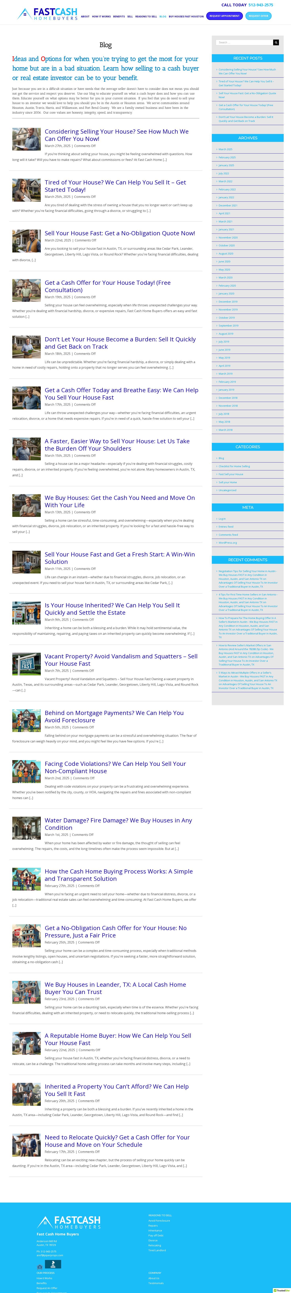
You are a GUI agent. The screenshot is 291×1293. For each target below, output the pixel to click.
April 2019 (224, 365)
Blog (221, 458)
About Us (153, 1278)
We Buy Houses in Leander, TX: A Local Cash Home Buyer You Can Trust (115, 988)
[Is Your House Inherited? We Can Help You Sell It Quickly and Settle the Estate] (26, 613)
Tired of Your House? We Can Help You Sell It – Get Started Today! (115, 186)
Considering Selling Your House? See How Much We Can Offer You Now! (117, 135)
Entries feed (226, 526)
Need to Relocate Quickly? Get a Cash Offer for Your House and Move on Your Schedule (117, 1141)
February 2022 (227, 189)
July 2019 (224, 341)
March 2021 (225, 221)
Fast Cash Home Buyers (58, 1234)
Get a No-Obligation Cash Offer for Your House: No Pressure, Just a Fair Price (116, 931)
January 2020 (226, 293)
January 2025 (226, 165)
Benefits (42, 1283)
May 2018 (224, 421)
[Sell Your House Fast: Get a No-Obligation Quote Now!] (26, 241)
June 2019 (224, 349)
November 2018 (228, 405)
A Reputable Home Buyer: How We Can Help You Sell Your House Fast (118, 1039)
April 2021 (224, 213)
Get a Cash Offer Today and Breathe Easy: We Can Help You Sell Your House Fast (122, 393)
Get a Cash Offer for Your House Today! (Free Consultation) (108, 286)
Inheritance (155, 1230)
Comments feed (228, 534)
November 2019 (228, 309)
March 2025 (225, 149)
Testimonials (156, 1283)
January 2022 (226, 197)
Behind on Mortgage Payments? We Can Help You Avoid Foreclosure (114, 716)
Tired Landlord (157, 1250)
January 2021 (226, 229)
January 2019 (226, 389)
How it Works (44, 1278)
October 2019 (227, 317)
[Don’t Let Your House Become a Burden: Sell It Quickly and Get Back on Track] (26, 347)
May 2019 (224, 357)
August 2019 (226, 333)
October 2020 (227, 245)
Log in (222, 518)
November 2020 (228, 237)
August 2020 (226, 253)
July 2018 (224, 414)
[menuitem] (86, 16)
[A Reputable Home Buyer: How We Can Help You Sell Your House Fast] (26, 1043)
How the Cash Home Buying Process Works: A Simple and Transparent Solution (119, 875)
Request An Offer (47, 1288)
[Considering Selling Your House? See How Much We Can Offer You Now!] (26, 139)
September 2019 (228, 325)
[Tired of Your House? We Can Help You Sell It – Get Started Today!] (26, 190)
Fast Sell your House (231, 474)
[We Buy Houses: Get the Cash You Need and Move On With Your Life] (26, 505)
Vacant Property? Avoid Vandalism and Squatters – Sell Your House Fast (121, 659)
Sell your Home (228, 482)
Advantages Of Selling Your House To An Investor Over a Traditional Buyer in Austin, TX (248, 584)
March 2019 (225, 373)
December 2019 (228, 301)
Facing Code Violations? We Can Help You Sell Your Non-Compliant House (115, 767)
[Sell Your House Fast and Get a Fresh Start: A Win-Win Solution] (26, 562)
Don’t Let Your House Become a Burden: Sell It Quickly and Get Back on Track (120, 342)
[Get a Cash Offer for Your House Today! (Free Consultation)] (26, 290)
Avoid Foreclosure (159, 1220)
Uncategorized (227, 490)
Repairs (153, 1225)
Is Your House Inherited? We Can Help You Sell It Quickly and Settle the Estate (112, 608)
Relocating (154, 1245)
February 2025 (227, 157)
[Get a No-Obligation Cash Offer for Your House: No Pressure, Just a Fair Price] (26, 935)
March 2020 (225, 277)
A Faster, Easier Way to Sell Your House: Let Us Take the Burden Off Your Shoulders (117, 444)
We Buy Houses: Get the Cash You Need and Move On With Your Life (120, 501)
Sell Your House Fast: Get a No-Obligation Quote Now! (120, 233)
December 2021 (228, 205)
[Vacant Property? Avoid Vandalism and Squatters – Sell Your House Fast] (26, 664)
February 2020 (227, 285)
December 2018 (228, 398)
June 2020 (224, 261)
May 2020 (224, 269)
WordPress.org (228, 542)
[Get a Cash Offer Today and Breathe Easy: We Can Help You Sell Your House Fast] (26, 397)
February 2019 (227, 382)
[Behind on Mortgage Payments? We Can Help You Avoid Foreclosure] (26, 720)
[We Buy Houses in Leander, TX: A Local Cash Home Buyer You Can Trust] (26, 992)
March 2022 (225, 181)
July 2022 (224, 173)
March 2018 (225, 430)
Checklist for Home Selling (234, 466)
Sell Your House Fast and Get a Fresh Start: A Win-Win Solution (120, 558)
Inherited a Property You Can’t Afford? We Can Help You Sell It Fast (117, 1090)
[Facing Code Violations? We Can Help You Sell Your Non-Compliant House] (26, 771)
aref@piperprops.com (50, 1255)
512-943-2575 (48, 1251)
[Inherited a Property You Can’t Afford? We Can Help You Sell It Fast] (26, 1094)
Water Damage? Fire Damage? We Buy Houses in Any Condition (118, 824)
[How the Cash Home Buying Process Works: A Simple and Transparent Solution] (26, 879)
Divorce (153, 1240)
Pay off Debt (155, 1235)
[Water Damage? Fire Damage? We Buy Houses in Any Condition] (26, 828)
